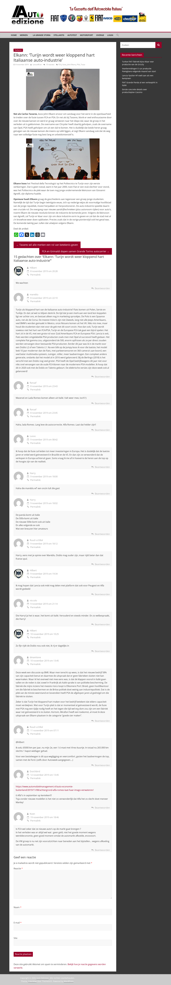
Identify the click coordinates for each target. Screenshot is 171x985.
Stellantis (59, 35)
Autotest (72, 35)
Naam (17, 907)
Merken (24, 35)
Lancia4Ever (37, 64)
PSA (78, 64)
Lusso (33, 436)
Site (15, 938)
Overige (100, 35)
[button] (118, 35)
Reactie (18, 868)
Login (110, 35)
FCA (60, 64)
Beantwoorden (102, 288)
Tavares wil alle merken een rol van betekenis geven (47, 244)
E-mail (18, 922)
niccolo (33, 600)
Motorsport (86, 35)
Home (14, 35)
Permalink (35, 274)
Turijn (83, 64)
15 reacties (50, 64)
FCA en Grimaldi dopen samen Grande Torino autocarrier (75, 251)
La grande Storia (41, 35)
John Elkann (71, 64)
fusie (64, 64)
